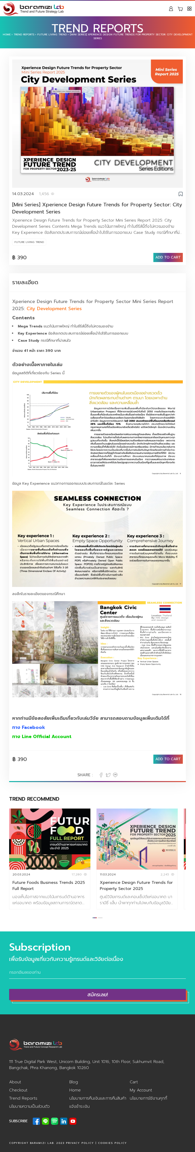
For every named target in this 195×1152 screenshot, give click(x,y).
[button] (94, 917)
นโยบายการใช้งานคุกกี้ (148, 1098)
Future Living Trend (52, 34)
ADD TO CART (168, 257)
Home (7, 34)
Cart (134, 1082)
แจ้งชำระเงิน (79, 1106)
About (15, 1082)
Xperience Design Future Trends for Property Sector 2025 (136, 886)
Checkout (18, 1090)
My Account (141, 1090)
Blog (73, 1082)
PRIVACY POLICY (80, 1143)
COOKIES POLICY (112, 1143)
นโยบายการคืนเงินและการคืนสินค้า (97, 1098)
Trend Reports (24, 34)
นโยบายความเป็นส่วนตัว (29, 1106)
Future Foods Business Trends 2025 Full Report (48, 886)
